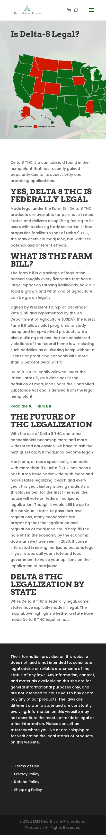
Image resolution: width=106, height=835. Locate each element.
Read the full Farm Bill (31, 406)
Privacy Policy (26, 774)
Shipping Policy (28, 789)
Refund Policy (26, 781)
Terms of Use (26, 766)
